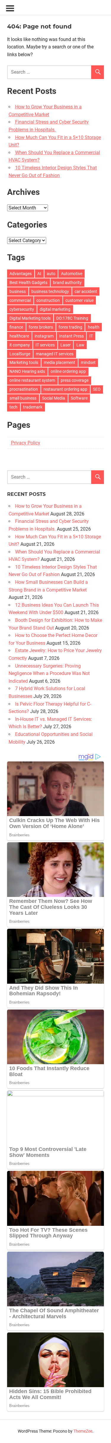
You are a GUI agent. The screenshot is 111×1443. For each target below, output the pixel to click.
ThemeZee (82, 1431)
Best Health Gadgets (28, 282)
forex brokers (41, 327)
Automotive (71, 273)
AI (39, 273)
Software (79, 398)
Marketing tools (23, 362)
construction (48, 300)
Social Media (53, 398)
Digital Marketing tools (30, 318)
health (93, 327)
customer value (79, 300)
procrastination (23, 389)
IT (91, 336)
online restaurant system (32, 380)
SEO (97, 389)
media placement (59, 362)
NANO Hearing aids (27, 371)
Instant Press (71, 336)
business (17, 291)
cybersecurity (21, 309)
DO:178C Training (72, 318)
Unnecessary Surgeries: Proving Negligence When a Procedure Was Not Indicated (49, 673)
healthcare (19, 336)
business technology (50, 291)
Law (80, 345)
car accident (86, 291)
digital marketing (55, 309)
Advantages (20, 273)
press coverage (75, 380)
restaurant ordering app (65, 389)
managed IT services (54, 353)
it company (19, 345)
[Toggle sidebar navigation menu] (10, 8)
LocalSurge (19, 353)
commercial (20, 300)
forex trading (70, 327)
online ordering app (68, 371)
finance (16, 327)
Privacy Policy (25, 443)
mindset (88, 362)
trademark (32, 407)
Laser (65, 345)
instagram (44, 336)
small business (22, 398)
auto (51, 273)
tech (13, 407)
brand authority (67, 282)
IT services (45, 345)
